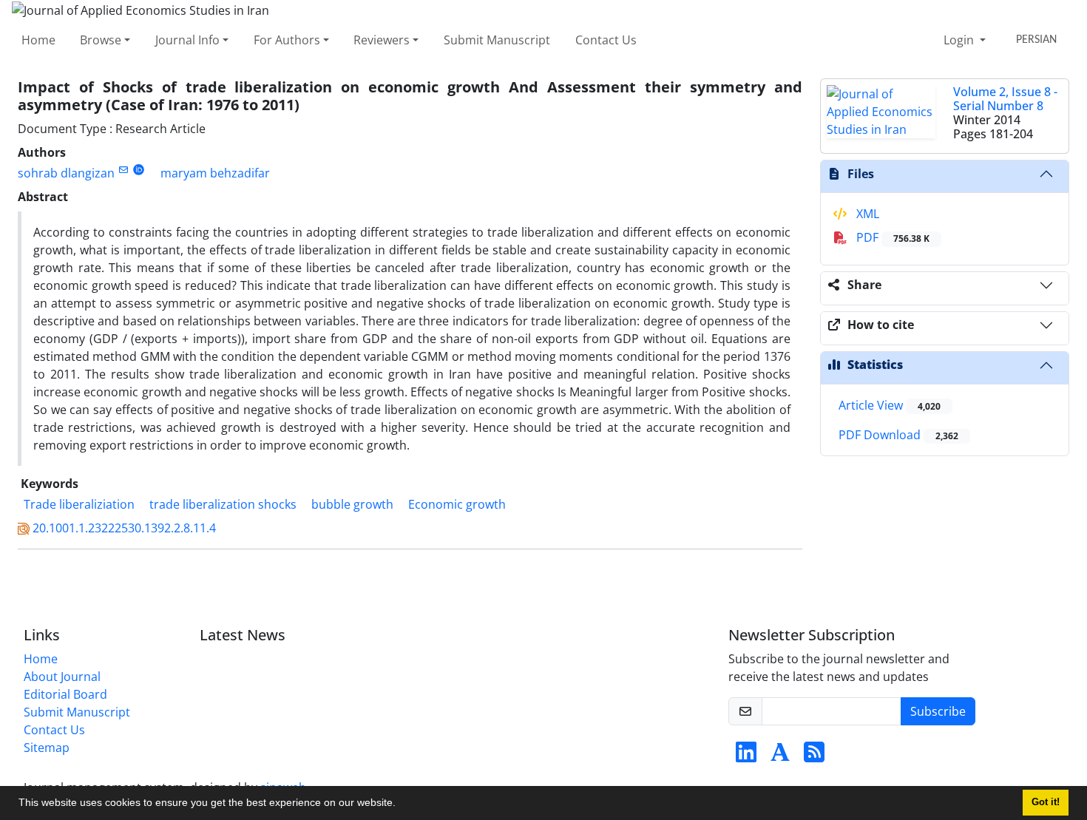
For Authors (287, 40)
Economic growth (457, 504)
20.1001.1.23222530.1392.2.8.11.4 (124, 528)
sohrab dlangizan (66, 173)
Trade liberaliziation (79, 504)
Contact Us (606, 40)
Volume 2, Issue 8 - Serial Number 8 (1005, 99)
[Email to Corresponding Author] (123, 169)
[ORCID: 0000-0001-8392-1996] (139, 169)
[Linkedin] (746, 756)
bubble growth (352, 504)
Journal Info (187, 40)
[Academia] (780, 756)
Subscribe (938, 711)
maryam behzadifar (215, 173)
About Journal (62, 676)
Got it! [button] (1046, 802)
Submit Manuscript (497, 40)
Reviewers (381, 40)
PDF (891, 237)
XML (866, 214)
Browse (100, 40)
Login (960, 40)
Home (38, 40)
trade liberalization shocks (223, 504)
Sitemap (47, 747)
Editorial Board (65, 694)
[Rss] (814, 756)
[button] (401, 804)
